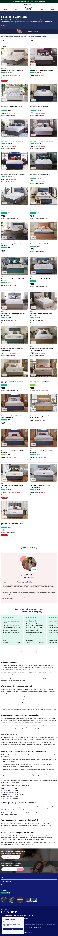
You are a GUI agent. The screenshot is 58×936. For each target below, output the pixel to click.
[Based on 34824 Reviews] (8, 891)
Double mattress (5, 794)
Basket (52, 9)
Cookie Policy (6, 925)
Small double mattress (7, 792)
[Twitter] (5, 912)
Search (15, 9)
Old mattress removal (29, 4)
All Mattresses (9, 36)
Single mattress (5, 790)
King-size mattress (6, 796)
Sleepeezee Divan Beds (20, 36)
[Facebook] (2, 912)
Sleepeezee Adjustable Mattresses (37, 36)
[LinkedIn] (16, 912)
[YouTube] (13, 912)
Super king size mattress (8, 798)
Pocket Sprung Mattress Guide (26, 709)
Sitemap (26, 918)
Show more (4, 25)
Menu (5, 9)
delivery (26, 923)
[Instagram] (9, 912)
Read (52, 636)
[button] (26, 50)
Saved (41, 9)
